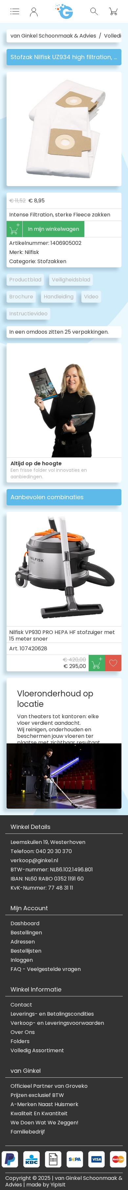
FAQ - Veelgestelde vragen (46, 969)
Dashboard (25, 923)
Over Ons (23, 1032)
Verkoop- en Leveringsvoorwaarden (57, 1023)
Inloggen (22, 960)
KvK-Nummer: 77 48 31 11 (42, 888)
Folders (20, 1041)
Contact (21, 1005)
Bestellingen (26, 932)
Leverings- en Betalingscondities (52, 1014)
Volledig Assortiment (37, 1050)
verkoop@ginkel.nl (34, 860)
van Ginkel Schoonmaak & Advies (53, 36)
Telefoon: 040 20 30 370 (41, 851)
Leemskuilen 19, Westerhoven (48, 842)
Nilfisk (32, 252)
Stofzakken (51, 261)
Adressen (23, 942)
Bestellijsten (26, 951)
